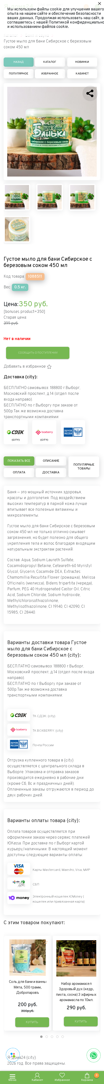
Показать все (19, 461)
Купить (32, 1022)
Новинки (82, 62)
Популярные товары (84, 467)
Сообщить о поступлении (38, 353)
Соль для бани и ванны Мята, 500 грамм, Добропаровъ (27, 987)
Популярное (18, 74)
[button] (28, 366)
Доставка (50, 473)
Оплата (19, 473)
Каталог (49, 62)
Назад (19, 62)
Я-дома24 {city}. (22, 1057)
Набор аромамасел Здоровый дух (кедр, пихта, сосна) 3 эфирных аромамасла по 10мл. (76, 992)
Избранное (49, 74)
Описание (51, 461)
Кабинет (82, 74)
